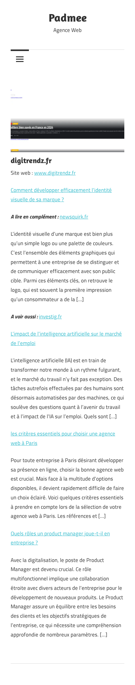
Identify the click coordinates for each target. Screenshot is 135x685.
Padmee (68, 17)
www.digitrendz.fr (55, 173)
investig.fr (50, 316)
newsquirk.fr (74, 217)
